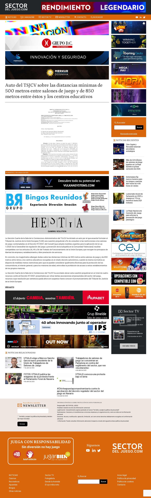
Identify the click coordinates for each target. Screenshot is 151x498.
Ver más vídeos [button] (128, 346)
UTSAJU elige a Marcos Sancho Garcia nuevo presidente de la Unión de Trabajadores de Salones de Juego (39, 362)
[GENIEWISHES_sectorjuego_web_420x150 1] (128, 236)
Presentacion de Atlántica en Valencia (135, 332)
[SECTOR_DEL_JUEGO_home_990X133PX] (57, 28)
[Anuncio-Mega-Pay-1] (128, 69)
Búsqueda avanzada (128, 134)
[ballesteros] (128, 265)
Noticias (12, 17)
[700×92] (57, 342)
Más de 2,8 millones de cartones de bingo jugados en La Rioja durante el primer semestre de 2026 (134, 164)
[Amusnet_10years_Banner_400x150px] (128, 42)
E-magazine (28, 17)
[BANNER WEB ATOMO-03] (128, 110)
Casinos (12, 478)
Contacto (81, 17)
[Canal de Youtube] (137, 17)
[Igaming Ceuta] (128, 56)
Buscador (98, 17)
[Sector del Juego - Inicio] (16, 7)
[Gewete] (128, 96)
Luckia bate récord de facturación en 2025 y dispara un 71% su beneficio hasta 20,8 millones (134, 198)
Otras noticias (15, 491)
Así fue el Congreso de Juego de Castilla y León (135, 320)
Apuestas (13, 484)
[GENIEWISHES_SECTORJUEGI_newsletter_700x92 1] (57, 73)
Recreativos (14, 481)
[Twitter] (144, 17)
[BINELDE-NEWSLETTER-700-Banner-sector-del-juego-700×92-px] (57, 312)
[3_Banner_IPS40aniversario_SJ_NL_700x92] (57, 327)
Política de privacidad (126, 478)
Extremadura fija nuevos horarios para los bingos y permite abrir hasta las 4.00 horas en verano (134, 181)
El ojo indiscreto (52, 484)
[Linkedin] (141, 17)
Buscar (139, 127)
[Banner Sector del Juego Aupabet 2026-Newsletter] (57, 298)
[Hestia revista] (57, 225)
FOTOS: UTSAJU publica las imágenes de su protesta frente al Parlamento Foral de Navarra (39, 376)
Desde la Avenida (52, 481)
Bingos (12, 488)
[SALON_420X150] (128, 82)
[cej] (128, 250)
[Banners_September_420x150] (128, 293)
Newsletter (64, 17)
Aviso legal (122, 475)
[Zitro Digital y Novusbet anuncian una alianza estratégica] (118, 149)
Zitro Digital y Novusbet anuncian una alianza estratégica (133, 147)
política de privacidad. (122, 421)
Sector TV (49, 475)
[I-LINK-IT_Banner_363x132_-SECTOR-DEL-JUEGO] (128, 28)
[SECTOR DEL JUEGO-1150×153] (57, 43)
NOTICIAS (13, 475)
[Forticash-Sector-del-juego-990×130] (57, 58)
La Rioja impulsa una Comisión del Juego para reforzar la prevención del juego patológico (134, 215)
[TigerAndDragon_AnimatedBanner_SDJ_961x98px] (93, 7)
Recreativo (10, 172)
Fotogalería (50, 478)
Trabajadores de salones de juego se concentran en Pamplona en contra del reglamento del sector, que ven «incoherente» (91, 363)
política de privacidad (39, 416)
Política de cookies (125, 481)
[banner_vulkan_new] (57, 183)
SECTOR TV (46, 17)
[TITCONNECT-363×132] (128, 279)
